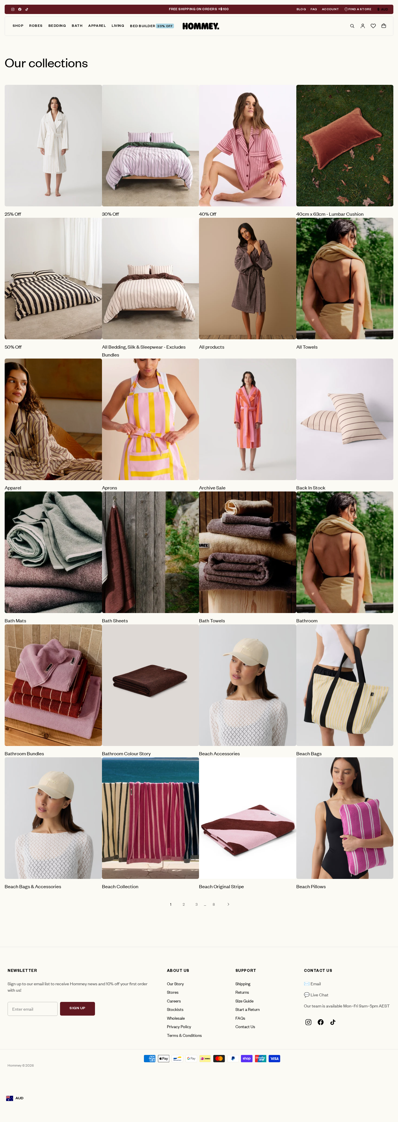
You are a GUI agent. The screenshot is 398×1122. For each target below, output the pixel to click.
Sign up (77, 1009)
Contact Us (245, 1026)
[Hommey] (201, 26)
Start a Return (247, 1009)
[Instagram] (12, 9)
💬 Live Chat (316, 994)
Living (118, 26)
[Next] (228, 904)
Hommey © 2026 (21, 1065)
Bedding (57, 26)
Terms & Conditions (184, 1035)
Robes (36, 26)
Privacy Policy (179, 1026)
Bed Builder (151, 27)
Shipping (242, 983)
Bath (77, 26)
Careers (174, 1001)
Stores (173, 992)
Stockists (175, 1009)
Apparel (97, 26)
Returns (242, 992)
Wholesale (176, 1018)
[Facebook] (19, 9)
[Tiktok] (26, 9)
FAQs (240, 1018)
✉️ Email (312, 983)
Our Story (175, 983)
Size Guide (244, 1001)
